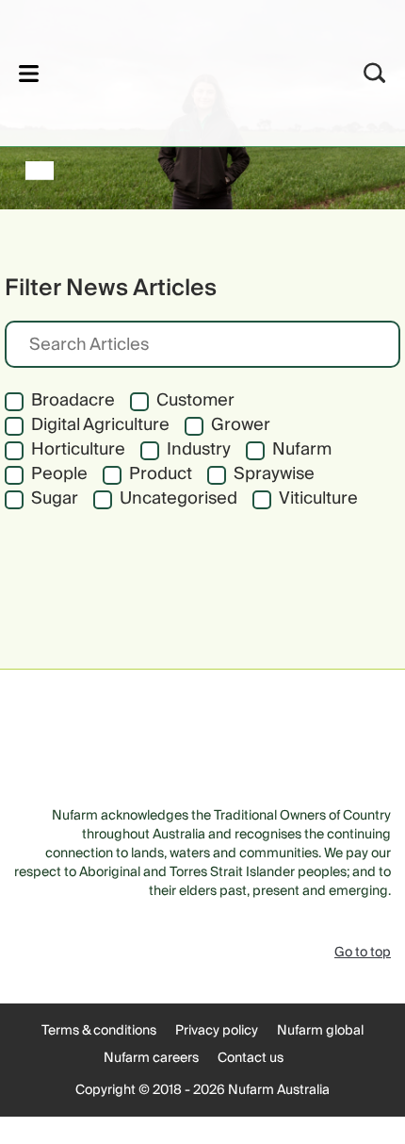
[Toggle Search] (375, 73)
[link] (177, 70)
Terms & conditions (98, 1031)
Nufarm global (320, 1031)
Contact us (251, 1058)
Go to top (362, 952)
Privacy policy (216, 1031)
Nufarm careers (151, 1058)
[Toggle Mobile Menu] (29, 73)
